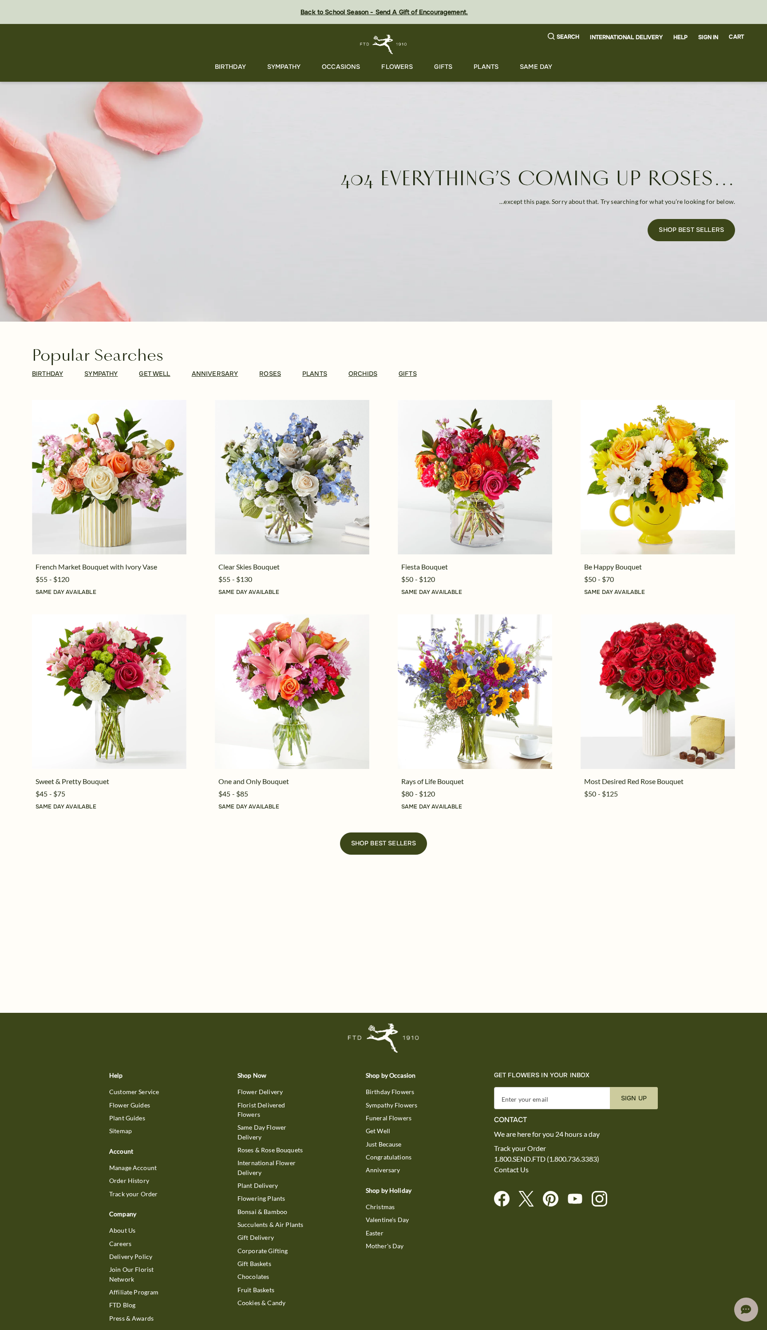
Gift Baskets (254, 1263)
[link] (109, 477)
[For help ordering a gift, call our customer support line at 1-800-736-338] (383, 44)
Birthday (230, 67)
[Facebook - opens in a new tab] (505, 1199)
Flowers (397, 67)
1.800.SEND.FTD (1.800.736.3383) (546, 1159)
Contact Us (511, 1169)
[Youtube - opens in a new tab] (578, 1199)
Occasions (341, 67)
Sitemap (120, 1131)
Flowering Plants (261, 1198)
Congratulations (388, 1157)
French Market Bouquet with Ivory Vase (96, 566)
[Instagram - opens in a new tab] (603, 1199)
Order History (129, 1180)
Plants (486, 67)
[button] (564, 37)
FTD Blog (122, 1305)
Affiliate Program (134, 1292)
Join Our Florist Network (131, 1274)
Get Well (378, 1131)
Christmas (380, 1207)
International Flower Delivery (266, 1167)
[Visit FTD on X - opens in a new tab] (529, 1199)
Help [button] (680, 37)
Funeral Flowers (388, 1118)
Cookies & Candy (261, 1302)
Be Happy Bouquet (613, 566)
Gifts (443, 67)
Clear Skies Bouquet (249, 566)
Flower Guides (129, 1105)
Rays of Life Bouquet (432, 781)
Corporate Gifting (262, 1250)
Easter (375, 1233)
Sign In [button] (708, 37)
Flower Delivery (260, 1091)
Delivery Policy (130, 1256)
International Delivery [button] (626, 37)
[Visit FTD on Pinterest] (554, 1199)
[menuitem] (230, 67)
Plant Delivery (257, 1185)
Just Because (384, 1144)
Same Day (536, 67)
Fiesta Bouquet (424, 566)
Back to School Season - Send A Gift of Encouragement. (384, 12)
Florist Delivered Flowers (261, 1109)
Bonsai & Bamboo (262, 1211)
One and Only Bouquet (253, 781)
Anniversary (383, 1170)
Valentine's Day (387, 1219)
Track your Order (133, 1194)
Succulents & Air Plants (270, 1224)
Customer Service (134, 1091)
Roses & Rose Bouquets (270, 1150)
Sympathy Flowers (391, 1105)
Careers (120, 1243)
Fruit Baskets (255, 1290)
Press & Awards (131, 1318)
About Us (122, 1230)
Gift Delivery (255, 1237)
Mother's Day (385, 1246)
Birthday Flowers (390, 1091)
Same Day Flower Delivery (261, 1131)
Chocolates (253, 1276)
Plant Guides (127, 1118)
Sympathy (283, 67)
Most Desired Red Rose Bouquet (634, 781)
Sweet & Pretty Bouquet (72, 781)
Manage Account (133, 1167)
